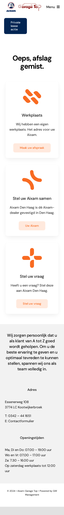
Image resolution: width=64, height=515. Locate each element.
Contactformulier (21, 421)
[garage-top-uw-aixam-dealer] (24, 3)
